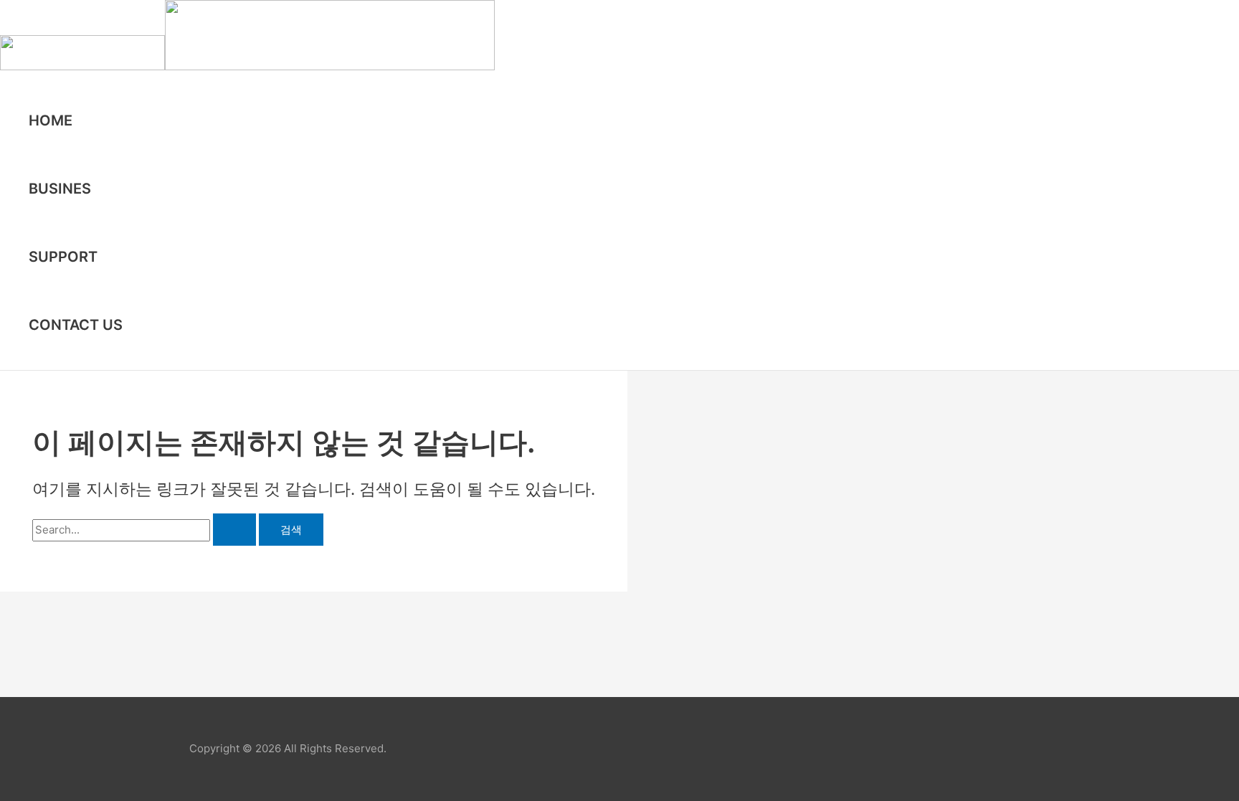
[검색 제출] (234, 529)
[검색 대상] (145, 529)
